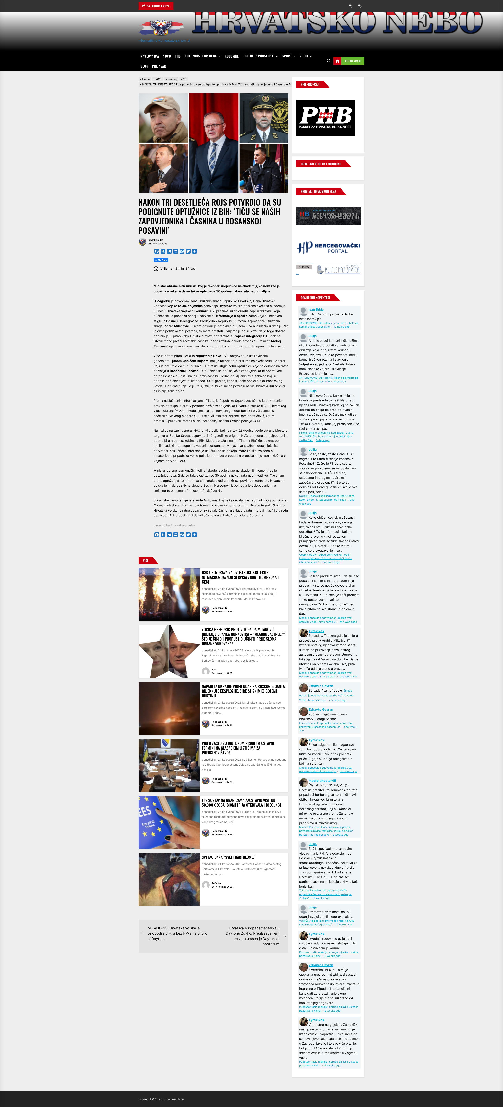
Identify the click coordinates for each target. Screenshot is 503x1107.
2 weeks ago (340, 834)
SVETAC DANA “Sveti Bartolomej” (229, 857)
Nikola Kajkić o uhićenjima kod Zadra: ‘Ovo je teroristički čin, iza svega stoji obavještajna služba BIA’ (326, 436)
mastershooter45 (322, 780)
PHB (178, 56)
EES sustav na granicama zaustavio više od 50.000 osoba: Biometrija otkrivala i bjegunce (242, 802)
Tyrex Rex (316, 631)
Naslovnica (149, 56)
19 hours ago (342, 326)
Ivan (214, 669)
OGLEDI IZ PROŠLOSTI (258, 56)
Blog (144, 66)
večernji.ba (162, 525)
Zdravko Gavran (321, 686)
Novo (167, 56)
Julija (313, 336)
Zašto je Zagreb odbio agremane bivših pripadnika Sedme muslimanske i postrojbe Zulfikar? (325, 894)
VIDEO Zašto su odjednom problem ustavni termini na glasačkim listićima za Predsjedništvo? (238, 748)
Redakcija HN (156, 240)
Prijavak (159, 66)
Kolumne (232, 56)
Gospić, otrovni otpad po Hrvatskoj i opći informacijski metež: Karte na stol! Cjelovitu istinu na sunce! (325, 558)
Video (304, 56)
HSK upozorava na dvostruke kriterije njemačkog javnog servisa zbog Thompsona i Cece (240, 577)
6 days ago (322, 440)
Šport (287, 56)
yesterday (340, 381)
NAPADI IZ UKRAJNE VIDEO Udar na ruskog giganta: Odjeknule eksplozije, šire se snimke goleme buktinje (244, 691)
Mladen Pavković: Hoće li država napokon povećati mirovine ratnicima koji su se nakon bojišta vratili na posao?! (326, 831)
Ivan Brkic (316, 309)
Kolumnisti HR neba (201, 56)
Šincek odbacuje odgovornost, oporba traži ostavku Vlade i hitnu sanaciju (326, 695)
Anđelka (216, 883)
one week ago (331, 562)
